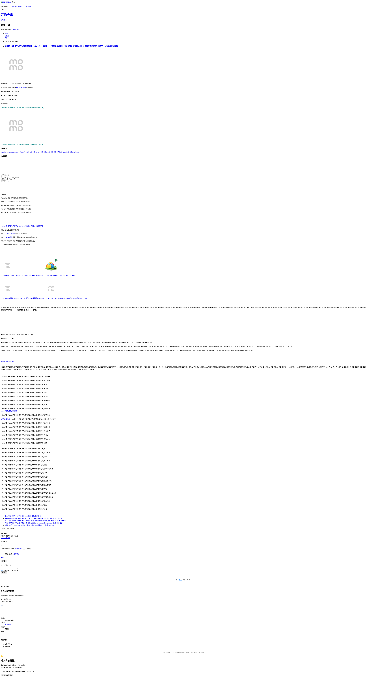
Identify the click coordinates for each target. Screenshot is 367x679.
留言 (21, 548)
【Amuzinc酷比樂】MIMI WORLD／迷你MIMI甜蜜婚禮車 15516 (22, 298)
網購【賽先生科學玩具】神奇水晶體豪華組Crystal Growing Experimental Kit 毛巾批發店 (34, 523)
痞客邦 (17, 548)
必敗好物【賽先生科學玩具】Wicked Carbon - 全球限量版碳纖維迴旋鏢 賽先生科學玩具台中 (35, 521)
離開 (11, 675)
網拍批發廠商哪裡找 (8, 361)
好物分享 (7, 15)
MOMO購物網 (21, 87)
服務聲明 (201, 652)
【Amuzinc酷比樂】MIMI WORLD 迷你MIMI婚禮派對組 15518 (66, 298)
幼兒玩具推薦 (5, 419)
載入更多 (4, 561)
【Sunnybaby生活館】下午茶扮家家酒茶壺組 (60, 275)
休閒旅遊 (16, 29)
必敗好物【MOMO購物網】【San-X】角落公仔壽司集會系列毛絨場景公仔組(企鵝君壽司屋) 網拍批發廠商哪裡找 (61, 46)
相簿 (6, 33)
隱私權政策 (194, 652)
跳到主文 (4, 20)
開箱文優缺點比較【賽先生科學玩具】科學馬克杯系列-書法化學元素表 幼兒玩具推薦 (33, 518)
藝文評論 (16, 554)
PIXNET (169, 652)
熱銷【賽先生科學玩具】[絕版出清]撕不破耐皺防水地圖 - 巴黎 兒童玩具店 (30, 525)
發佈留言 (4, 572)
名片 (6, 38)
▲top (2, 557)
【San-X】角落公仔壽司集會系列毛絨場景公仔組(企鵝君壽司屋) (22, 226)
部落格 (7, 36)
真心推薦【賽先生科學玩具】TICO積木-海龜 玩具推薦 (23, 516)
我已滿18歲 (5, 675)
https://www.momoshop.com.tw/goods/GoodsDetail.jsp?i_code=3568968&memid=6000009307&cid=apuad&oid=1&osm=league (40, 152)
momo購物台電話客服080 (9, 411)
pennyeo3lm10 (5, 538)
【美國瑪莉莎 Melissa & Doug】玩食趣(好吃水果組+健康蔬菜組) (22, 275)
